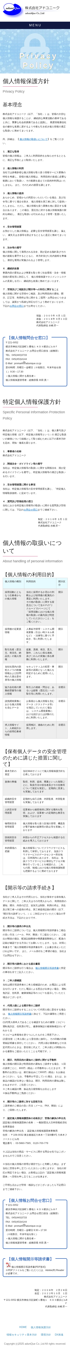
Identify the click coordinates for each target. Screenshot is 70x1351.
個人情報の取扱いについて (33, 139)
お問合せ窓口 (17, 306)
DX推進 (59, 1334)
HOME (23, 1327)
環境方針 (46, 1334)
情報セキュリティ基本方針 (22, 1334)
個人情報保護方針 (41, 1327)
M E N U (35, 25)
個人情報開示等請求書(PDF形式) (28, 1267)
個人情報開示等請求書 (47, 968)
